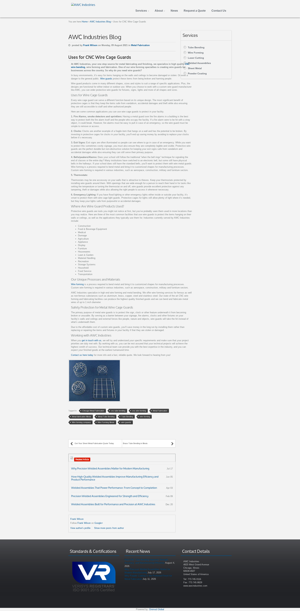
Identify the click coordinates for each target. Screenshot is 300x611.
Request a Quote (195, 10)
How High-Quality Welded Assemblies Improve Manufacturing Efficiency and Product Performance (115, 478)
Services (141, 10)
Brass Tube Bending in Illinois (135, 443)
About (159, 10)
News (174, 10)
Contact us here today (82, 355)
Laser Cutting (196, 57)
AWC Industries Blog (100, 21)
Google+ (98, 523)
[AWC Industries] (83, 4)
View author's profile (80, 528)
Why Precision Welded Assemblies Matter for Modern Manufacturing (110, 468)
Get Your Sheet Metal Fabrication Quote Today (94, 443)
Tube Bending (196, 47)
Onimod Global (156, 609)
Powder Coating (197, 73)
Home (85, 21)
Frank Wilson (90, 45)
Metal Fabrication (140, 45)
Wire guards (106, 78)
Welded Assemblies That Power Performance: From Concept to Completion (114, 487)
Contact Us (218, 10)
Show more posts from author (109, 528)
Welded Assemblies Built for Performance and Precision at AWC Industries (113, 504)
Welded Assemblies (199, 63)
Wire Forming (196, 52)
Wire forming (77, 284)
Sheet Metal (195, 68)
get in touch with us (91, 340)
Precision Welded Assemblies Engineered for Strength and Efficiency (109, 496)
